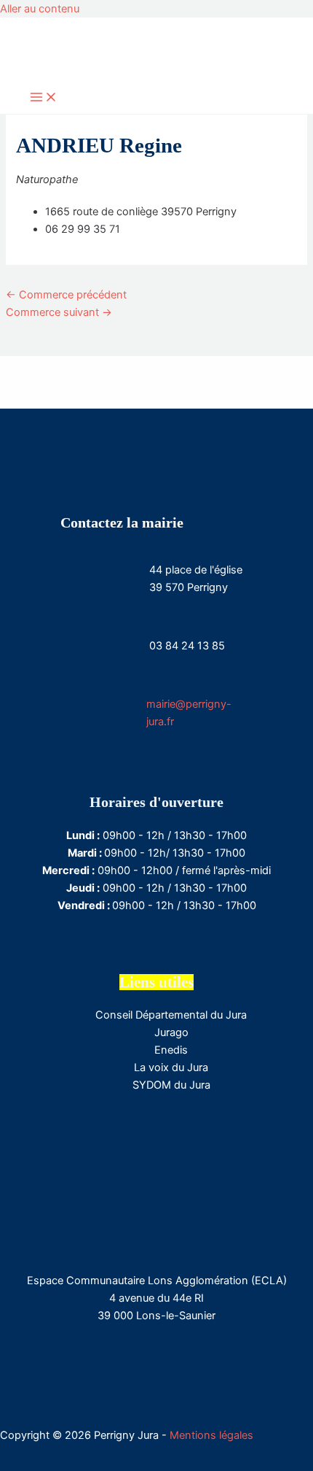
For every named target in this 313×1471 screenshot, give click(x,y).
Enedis (171, 1050)
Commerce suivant (59, 312)
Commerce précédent (66, 294)
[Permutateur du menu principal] (44, 98)
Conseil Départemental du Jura (171, 1015)
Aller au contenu (39, 8)
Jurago (171, 1032)
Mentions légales (211, 1435)
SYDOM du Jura (171, 1085)
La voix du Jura (171, 1067)
